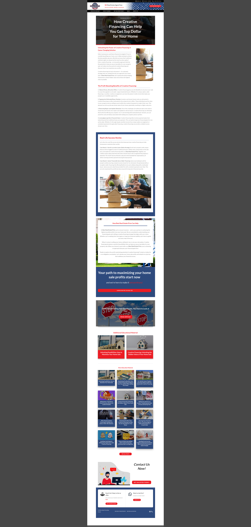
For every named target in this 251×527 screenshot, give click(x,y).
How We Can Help (95, 11)
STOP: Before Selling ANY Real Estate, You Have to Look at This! (125, 310)
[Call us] (152, 511)
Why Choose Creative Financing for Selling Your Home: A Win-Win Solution (106, 422)
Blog (128, 11)
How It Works (106, 11)
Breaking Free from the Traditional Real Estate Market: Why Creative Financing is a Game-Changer (144, 443)
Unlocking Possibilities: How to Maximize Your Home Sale (111, 353)
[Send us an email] (150, 511)
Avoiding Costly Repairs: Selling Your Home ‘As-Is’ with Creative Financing (106, 443)
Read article (125, 317)
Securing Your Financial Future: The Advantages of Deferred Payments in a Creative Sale (144, 423)
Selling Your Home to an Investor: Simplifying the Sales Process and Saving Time (144, 403)
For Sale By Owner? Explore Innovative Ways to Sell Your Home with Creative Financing (144, 383)
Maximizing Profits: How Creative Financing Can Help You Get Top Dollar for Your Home (125, 423)
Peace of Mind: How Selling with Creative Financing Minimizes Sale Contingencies (125, 443)
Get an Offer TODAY (119, 11)
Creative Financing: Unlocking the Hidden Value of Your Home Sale (140, 353)
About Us (135, 11)
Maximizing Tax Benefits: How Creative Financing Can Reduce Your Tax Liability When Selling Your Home (125, 383)
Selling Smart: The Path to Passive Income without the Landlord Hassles (106, 403)
